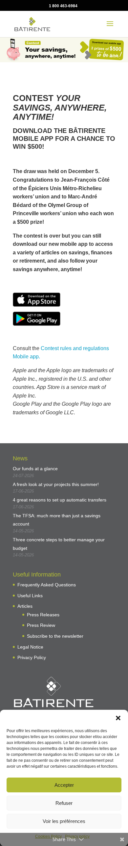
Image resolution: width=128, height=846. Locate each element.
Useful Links (30, 595)
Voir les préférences (64, 821)
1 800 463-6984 (63, 6)
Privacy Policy (31, 657)
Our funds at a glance (35, 468)
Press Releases (43, 614)
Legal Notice (30, 647)
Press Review (41, 625)
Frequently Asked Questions (46, 584)
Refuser (64, 803)
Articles (24, 606)
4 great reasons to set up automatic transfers (59, 499)
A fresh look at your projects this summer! (56, 484)
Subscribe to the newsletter (55, 636)
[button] (118, 718)
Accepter (64, 785)
